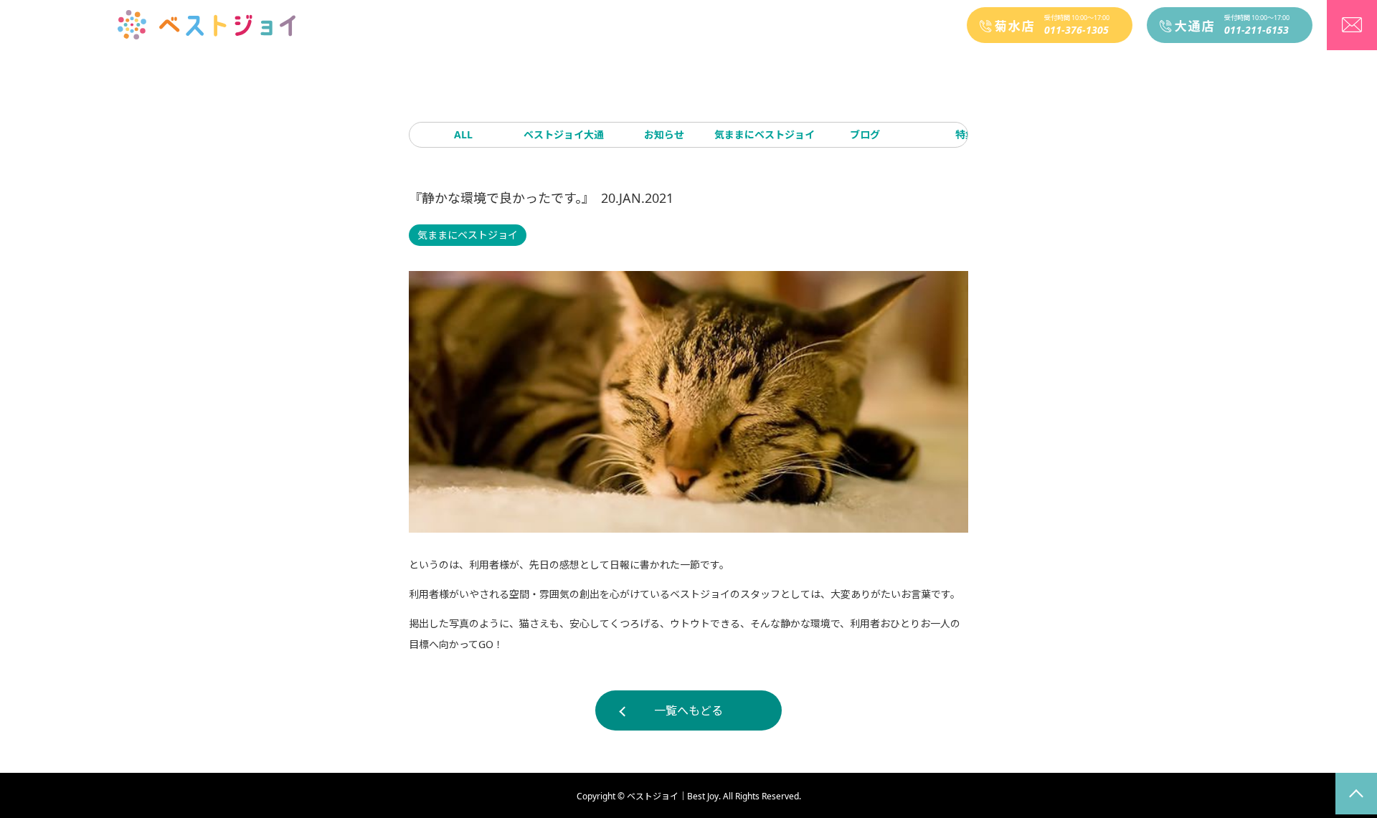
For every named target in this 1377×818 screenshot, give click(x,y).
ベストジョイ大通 (564, 134)
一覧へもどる (688, 710)
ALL (463, 134)
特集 (965, 134)
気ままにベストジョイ (764, 134)
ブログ (865, 134)
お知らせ (664, 134)
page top (1356, 793)
